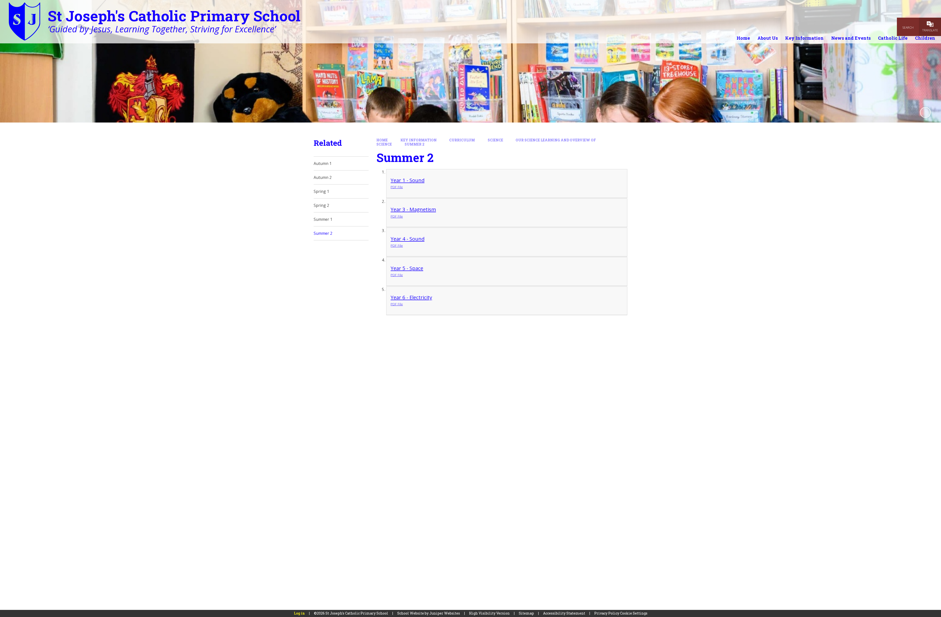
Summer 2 (414, 144)
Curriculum (462, 140)
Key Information (418, 140)
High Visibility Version (489, 613)
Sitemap (526, 613)
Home (382, 140)
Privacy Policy (606, 613)
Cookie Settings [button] (633, 613)
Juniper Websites (444, 613)
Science (495, 140)
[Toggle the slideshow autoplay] (925, 112)
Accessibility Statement (564, 613)
